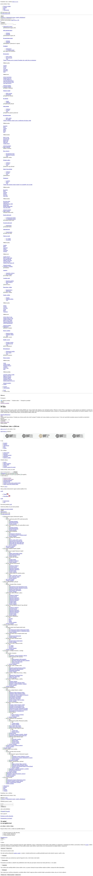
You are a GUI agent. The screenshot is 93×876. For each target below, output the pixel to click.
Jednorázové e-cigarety (27, 757)
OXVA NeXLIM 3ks (7, 323)
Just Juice (5, 126)
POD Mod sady (20, 543)
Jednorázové (8, 48)
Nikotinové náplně (6, 90)
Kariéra (4, 448)
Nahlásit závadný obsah (8, 479)
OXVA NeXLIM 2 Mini (8, 82)
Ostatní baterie (9, 232)
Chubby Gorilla (6, 364)
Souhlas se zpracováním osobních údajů (11, 483)
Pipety (7, 182)
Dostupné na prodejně (25, 400)
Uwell (4, 68)
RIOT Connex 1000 (7, 258)
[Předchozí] (1, 840)
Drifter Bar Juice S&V (8, 203)
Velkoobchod (6, 10)
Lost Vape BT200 (7, 259)
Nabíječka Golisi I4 (7, 379)
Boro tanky (19, 661)
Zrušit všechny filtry (5, 422)
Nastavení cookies (7, 478)
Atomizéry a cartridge (8, 266)
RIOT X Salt (6, 137)
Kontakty (5, 443)
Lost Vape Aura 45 (7, 83)
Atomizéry (5, 270)
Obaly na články (20, 699)
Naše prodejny (4, 511)
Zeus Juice (5, 196)
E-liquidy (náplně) (7, 86)
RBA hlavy (8, 291)
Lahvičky (8, 180)
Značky (5, 384)
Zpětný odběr (6, 464)
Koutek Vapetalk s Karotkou (17, 714)
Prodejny (5, 444)
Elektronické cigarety (7, 26)
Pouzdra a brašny (9, 342)
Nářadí (14, 733)
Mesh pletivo (18, 727)
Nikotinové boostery (10, 155)
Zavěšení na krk (9, 343)
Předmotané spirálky (10, 351)
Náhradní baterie (6, 229)
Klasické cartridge (10, 280)
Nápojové (16, 600)
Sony (4, 369)
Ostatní (14, 570)
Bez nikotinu (5, 98)
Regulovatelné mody (7, 215)
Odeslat (15, 471)
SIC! (4, 132)
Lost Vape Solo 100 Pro (8, 80)
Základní (8, 33)
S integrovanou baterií (10, 217)
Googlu (86, 844)
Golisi (4, 363)
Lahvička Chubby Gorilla (8, 374)
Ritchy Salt (5, 141)
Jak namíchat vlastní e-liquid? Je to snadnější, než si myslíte (17, 184)
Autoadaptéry (19, 696)
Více (7, 59)
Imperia (5, 193)
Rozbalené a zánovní (20, 773)
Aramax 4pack (6, 143)
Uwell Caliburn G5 (7, 79)
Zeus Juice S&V (6, 207)
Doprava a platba (7, 6)
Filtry (2, 416)
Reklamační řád (6, 481)
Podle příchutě (6, 106)
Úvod (4, 390)
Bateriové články (9, 333)
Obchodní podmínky (7, 480)
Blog (4, 8)
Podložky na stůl (20, 707)
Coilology (5, 366)
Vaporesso (5, 70)
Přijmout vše (8, 848)
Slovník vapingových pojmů (9, 467)
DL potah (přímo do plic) (8, 38)
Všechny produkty (6, 400)
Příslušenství (5, 178)
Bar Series (5, 190)
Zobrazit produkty (7, 85)
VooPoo (5, 65)
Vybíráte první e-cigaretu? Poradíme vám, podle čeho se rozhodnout (19, 60)
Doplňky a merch (6, 339)
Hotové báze (18, 589)
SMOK (4, 249)
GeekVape (5, 250)
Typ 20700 (8, 240)
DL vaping (8, 119)
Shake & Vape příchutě (7, 169)
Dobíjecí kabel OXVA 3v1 (9, 380)
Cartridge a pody (6, 278)
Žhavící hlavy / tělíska (7, 287)
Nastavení (3, 848)
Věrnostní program (7, 455)
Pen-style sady (9, 57)
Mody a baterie (6, 211)
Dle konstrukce (6, 53)
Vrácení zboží (6, 452)
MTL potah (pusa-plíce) (7, 30)
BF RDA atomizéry (25, 660)
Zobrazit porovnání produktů (7, 509)
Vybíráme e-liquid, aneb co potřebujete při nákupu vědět (17, 120)
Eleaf (4, 71)
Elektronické (8, 225)
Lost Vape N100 (6, 261)
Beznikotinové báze (10, 153)
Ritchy (4, 130)
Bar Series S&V (6, 201)
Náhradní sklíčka (9, 299)
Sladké (7, 101)
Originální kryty (20, 711)
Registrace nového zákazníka (7, 816)
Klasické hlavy (9, 290)
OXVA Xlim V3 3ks (7, 317)
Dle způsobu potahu (7, 115)
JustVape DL (6, 202)
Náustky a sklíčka (6, 295)
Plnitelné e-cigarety (25, 756)
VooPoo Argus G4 (7, 78)
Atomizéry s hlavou (10, 273)
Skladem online (15, 400)
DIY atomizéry (9, 274)
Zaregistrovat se (4, 837)
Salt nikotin (8, 94)
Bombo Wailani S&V (8, 206)
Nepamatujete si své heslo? (6, 818)
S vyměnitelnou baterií (11, 219)
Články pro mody (6, 236)
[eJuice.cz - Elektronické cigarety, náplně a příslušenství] (13, 17)
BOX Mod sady (20, 542)
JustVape (5, 192)
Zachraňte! (14, 772)
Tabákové (8, 102)
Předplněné (5, 46)
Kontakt (5, 7)
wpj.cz (5, 486)
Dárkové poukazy (6, 357)
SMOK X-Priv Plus (7, 260)
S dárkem (13, 775)
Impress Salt (6, 139)
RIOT (4, 127)
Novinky (5, 386)
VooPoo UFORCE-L (7, 319)
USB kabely (18, 698)
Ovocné (7, 110)
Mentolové (16, 569)
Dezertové (16, 568)
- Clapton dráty (14, 730)
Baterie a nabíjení (6, 330)
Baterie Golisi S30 (7, 375)
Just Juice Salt (6, 138)
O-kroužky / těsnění (22, 734)
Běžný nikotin (9, 93)
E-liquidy (16, 760)
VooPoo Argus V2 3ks (8, 318)
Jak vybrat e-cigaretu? (10, 546)
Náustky (8, 297)
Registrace (5, 454)
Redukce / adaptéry (22, 683)
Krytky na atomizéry (23, 709)
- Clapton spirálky (15, 723)
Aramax (5, 128)
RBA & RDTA (9, 282)
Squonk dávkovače (22, 735)
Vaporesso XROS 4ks (8, 322)
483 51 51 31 (15, 1)
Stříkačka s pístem (7, 377)
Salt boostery (18, 590)
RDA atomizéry (22, 659)
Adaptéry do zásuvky (23, 695)
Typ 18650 (8, 238)
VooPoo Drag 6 (6, 256)
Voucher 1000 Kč (7, 378)
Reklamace (5, 456)
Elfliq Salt (5, 142)
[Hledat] (14, 24)
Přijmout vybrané (10, 874)
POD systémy (9, 56)
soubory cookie (17, 853)
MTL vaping (8, 118)
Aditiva (14, 602)
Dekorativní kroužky (23, 708)
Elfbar (4, 129)
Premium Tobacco (7, 365)
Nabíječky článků (10, 334)
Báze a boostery (6, 151)
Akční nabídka (6, 387)
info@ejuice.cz (4, 431)
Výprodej (5, 790)
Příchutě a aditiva (6, 160)
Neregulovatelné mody (7, 222)
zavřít (2, 838)
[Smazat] (15, 24)
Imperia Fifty (6, 205)
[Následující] (2, 840)
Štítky (2, 401)
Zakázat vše (17, 874)
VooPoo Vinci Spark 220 (8, 263)
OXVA (4, 66)
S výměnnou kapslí (10, 50)
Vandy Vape (6, 368)
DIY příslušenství (6, 348)
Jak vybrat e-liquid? (10, 579)
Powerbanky (18, 697)
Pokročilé (8, 34)
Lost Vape (5, 69)
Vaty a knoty (8, 352)
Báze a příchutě (6, 147)
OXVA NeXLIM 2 (7, 77)
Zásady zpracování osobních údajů (10, 484)
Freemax (5, 251)
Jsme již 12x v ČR (15, 20)
